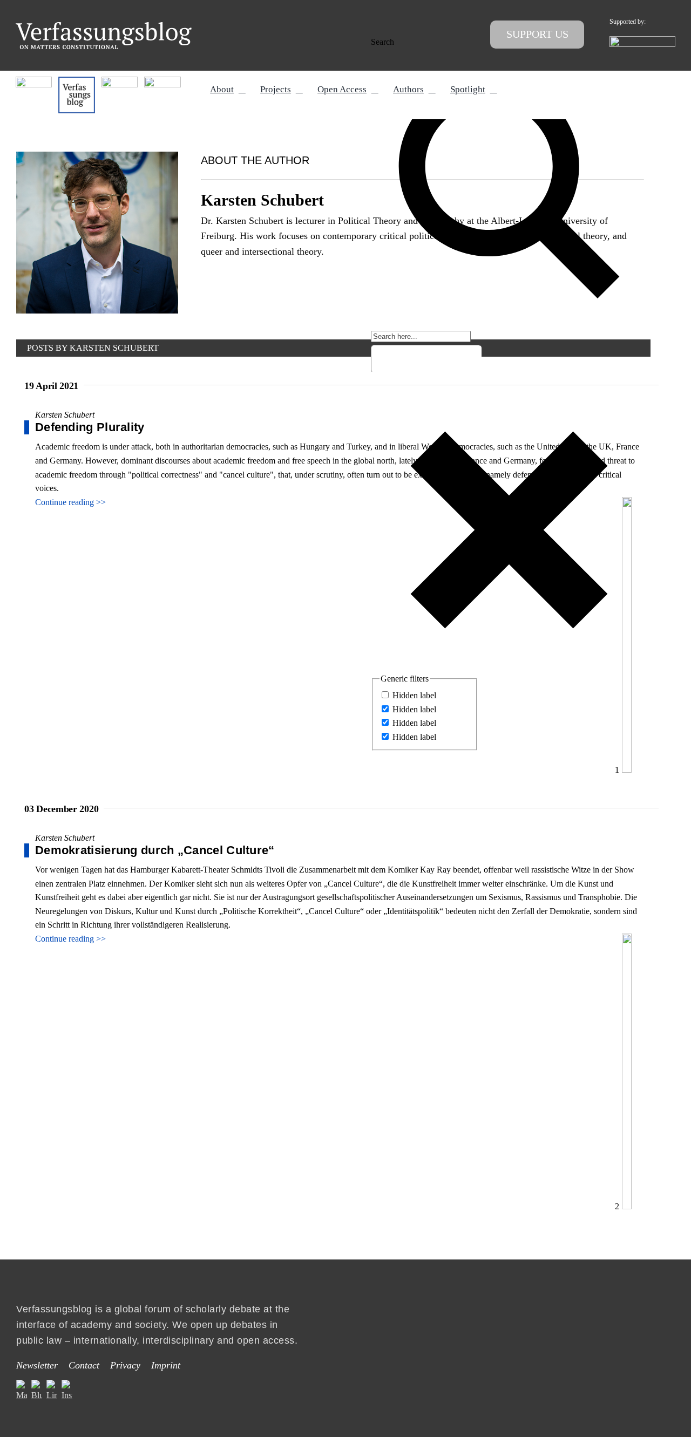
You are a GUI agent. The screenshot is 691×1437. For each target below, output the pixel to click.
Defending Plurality (90, 427)
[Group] (104, 26)
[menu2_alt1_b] (119, 80)
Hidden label (414, 695)
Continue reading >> (70, 502)
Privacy (125, 1365)
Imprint (165, 1365)
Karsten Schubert (64, 414)
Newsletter (37, 1365)
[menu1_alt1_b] (76, 80)
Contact (84, 1365)
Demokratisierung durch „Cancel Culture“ (155, 850)
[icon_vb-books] (162, 80)
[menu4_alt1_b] (34, 80)
